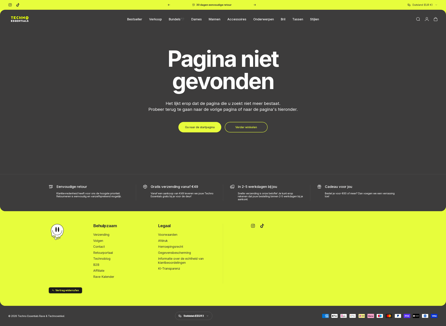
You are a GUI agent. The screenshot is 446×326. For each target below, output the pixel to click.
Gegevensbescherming (174, 253)
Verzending (101, 234)
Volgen (98, 240)
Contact (99, 246)
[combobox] (423, 5)
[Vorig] (169, 5)
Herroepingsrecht (170, 246)
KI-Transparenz (169, 268)
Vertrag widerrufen (67, 290)
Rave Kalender (103, 277)
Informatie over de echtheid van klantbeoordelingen (181, 260)
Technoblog (101, 258)
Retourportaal (103, 253)
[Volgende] (255, 5)
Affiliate (98, 270)
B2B (96, 265)
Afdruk (163, 240)
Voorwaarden (167, 234)
